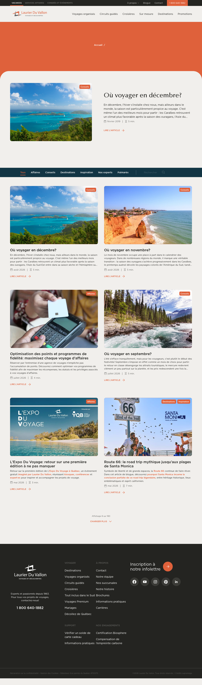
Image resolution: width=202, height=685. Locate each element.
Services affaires (34, 3)
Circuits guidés (74, 583)
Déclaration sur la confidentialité (24, 673)
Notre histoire (105, 589)
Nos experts (105, 172)
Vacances (17, 3)
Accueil (98, 44)
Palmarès (123, 172)
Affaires (35, 172)
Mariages (70, 608)
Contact (159, 2)
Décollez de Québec (78, 614)
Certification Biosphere (111, 633)
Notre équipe (104, 577)
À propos (132, 2)
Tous (23, 172)
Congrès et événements (60, 3)
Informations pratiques (111, 601)
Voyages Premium (77, 601)
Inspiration (86, 172)
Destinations (165, 14)
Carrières (102, 608)
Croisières (71, 589)
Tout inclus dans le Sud (80, 595)
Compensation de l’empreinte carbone (109, 641)
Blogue (146, 2)
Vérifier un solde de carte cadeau (78, 635)
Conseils (50, 172)
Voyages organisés (77, 577)
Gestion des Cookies (49, 673)
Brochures (102, 595)
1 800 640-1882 (177, 2)
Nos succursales (106, 583)
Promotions (185, 14)
